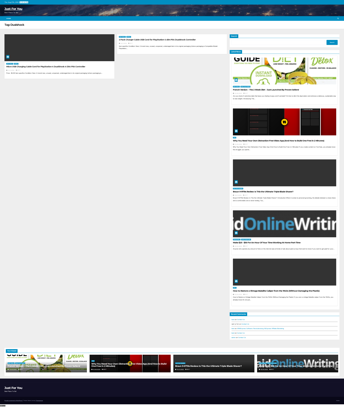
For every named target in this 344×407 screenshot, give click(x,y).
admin (233, 337)
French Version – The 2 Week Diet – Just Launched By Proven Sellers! (266, 90)
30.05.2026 (238, 246)
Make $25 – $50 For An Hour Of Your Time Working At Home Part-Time (266, 242)
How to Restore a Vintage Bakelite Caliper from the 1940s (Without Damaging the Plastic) (276, 291)
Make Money (236, 239)
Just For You (13, 9)
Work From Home (246, 239)
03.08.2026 (238, 144)
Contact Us (241, 319)
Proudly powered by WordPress (13, 400)
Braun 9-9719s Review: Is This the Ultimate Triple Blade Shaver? (263, 191)
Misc (234, 287)
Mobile (16, 63)
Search (234, 36)
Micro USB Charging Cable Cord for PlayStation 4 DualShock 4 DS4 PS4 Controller (45, 66)
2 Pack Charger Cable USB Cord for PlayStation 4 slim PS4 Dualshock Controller (157, 39)
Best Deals (10, 63)
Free (234, 137)
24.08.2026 (238, 93)
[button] (338, 18)
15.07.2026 (238, 195)
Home (8, 18)
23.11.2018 (11, 70)
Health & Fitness (245, 86)
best (19, 70)
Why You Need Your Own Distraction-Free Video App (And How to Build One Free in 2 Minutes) (278, 140)
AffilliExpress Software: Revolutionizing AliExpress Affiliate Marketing (260, 328)
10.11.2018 (124, 43)
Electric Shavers (238, 188)
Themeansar (39, 400)
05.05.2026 (238, 294)
